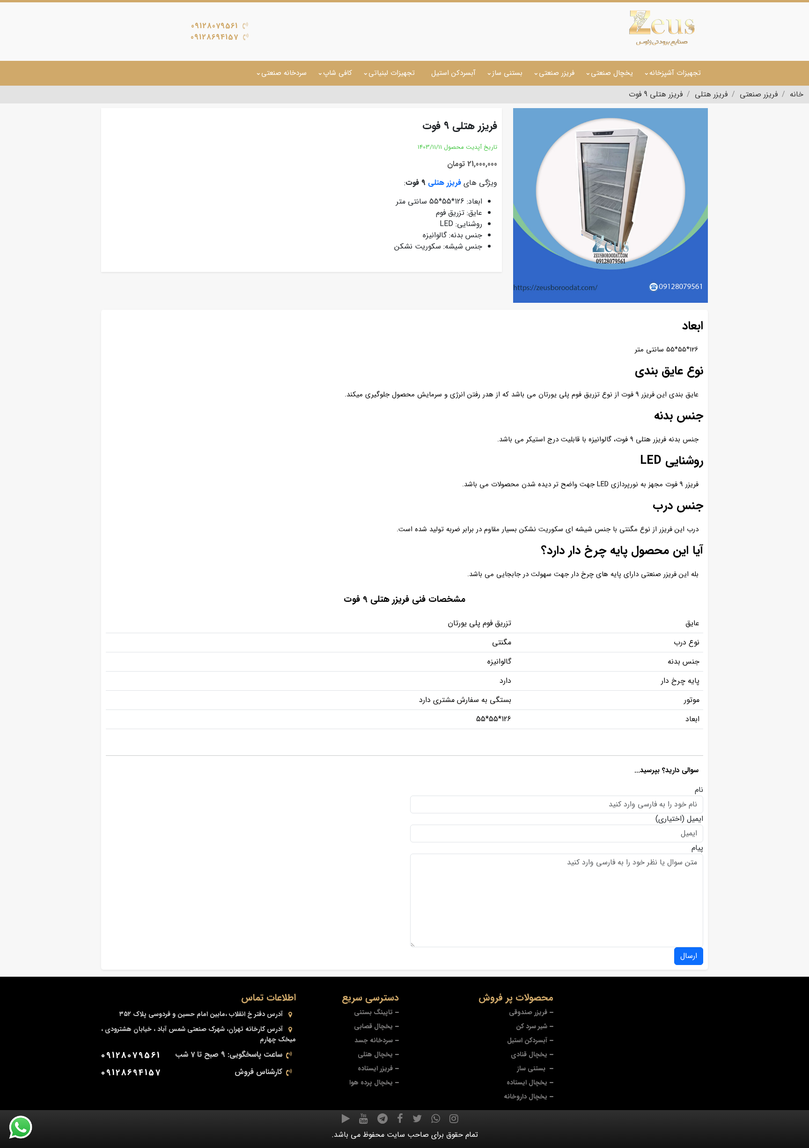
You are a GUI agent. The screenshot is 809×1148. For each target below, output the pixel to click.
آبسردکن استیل (453, 73)
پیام (697, 848)
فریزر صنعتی (556, 73)
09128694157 (214, 37)
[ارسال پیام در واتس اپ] (26, 1127)
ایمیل (695, 819)
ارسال (688, 956)
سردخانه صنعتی (284, 73)
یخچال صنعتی (612, 73)
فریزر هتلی (444, 183)
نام (699, 790)
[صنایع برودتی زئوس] (662, 28)
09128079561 (214, 26)
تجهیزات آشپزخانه (675, 73)
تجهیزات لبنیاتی (391, 73)
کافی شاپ (337, 73)
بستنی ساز (507, 73)
